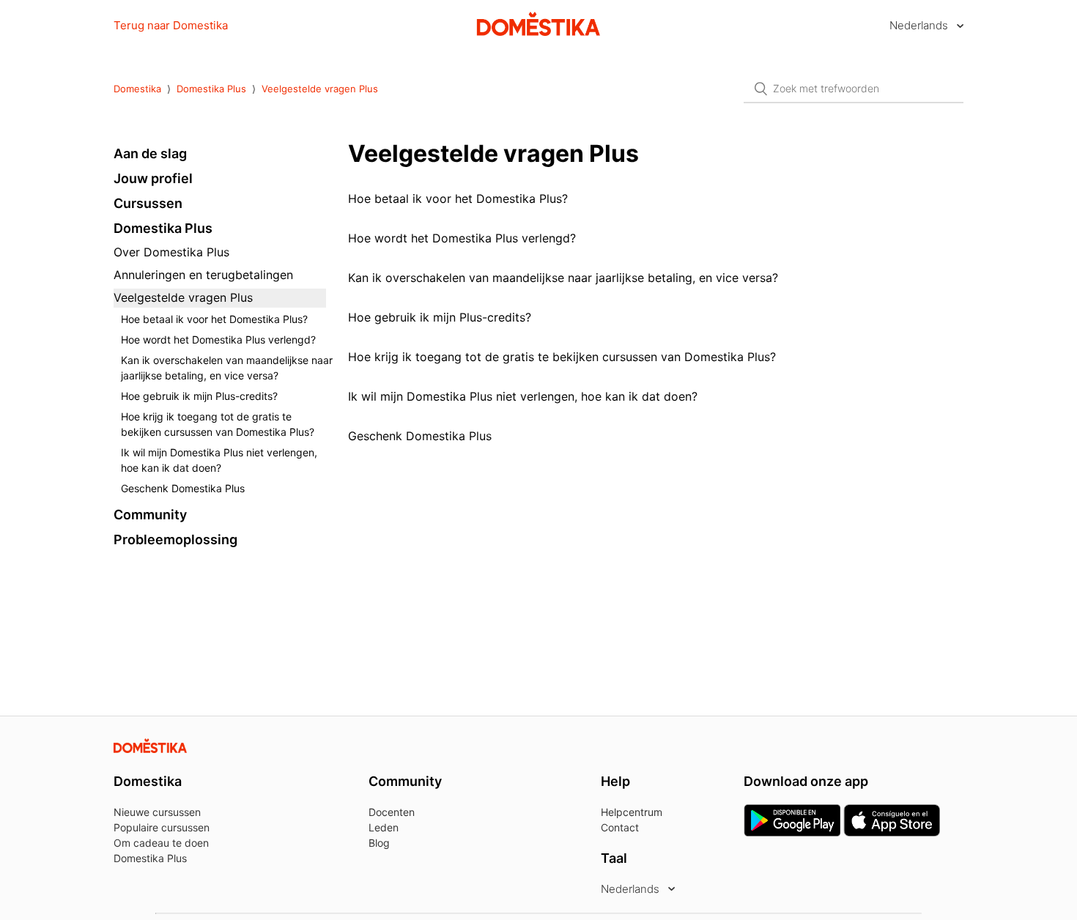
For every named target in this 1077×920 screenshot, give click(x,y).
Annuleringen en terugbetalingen (203, 274)
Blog (379, 842)
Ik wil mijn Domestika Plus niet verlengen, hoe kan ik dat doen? (219, 460)
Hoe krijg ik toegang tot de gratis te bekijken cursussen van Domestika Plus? (217, 424)
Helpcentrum (631, 812)
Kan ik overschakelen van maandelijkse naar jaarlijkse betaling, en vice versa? (227, 368)
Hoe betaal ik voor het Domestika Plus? (214, 319)
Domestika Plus (211, 88)
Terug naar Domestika (171, 25)
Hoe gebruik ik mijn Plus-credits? (199, 396)
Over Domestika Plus (171, 252)
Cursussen (148, 203)
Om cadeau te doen (161, 842)
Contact (620, 827)
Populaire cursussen (162, 827)
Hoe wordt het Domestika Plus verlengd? (218, 339)
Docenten (392, 812)
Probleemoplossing (175, 539)
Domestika (137, 88)
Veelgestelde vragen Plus (320, 88)
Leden (384, 827)
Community (150, 514)
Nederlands (920, 25)
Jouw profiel (153, 178)
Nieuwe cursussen (157, 812)
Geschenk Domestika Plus (183, 488)
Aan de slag (150, 153)
